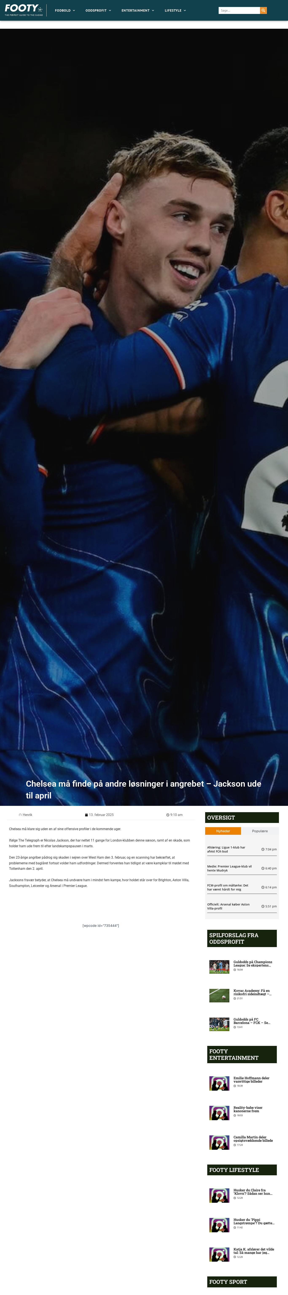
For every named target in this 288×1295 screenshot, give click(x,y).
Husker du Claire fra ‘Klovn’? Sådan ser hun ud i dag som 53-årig (252, 1193)
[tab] (223, 831)
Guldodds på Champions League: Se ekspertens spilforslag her (253, 965)
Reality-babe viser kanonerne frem (248, 1109)
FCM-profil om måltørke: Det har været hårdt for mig (227, 887)
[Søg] (263, 10)
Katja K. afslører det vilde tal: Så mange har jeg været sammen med (254, 1252)
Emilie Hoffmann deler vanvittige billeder (251, 1079)
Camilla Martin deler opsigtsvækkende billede (253, 1139)
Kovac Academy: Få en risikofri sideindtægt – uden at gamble (252, 993)
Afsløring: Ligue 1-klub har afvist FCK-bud (226, 849)
